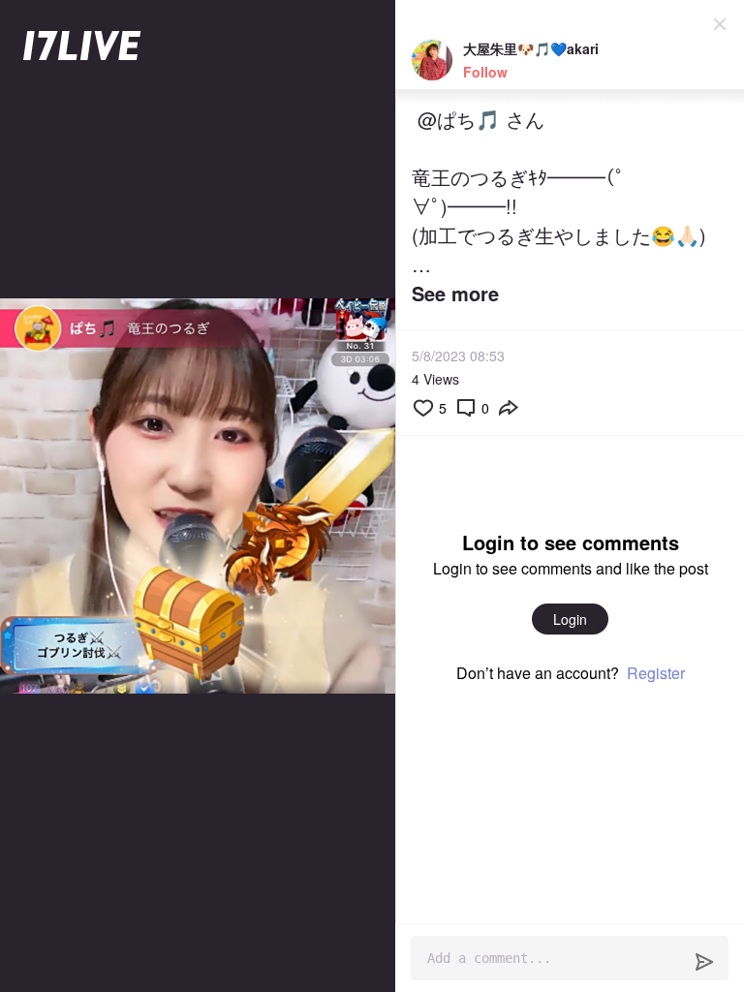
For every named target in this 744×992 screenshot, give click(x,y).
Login (570, 619)
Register (656, 673)
